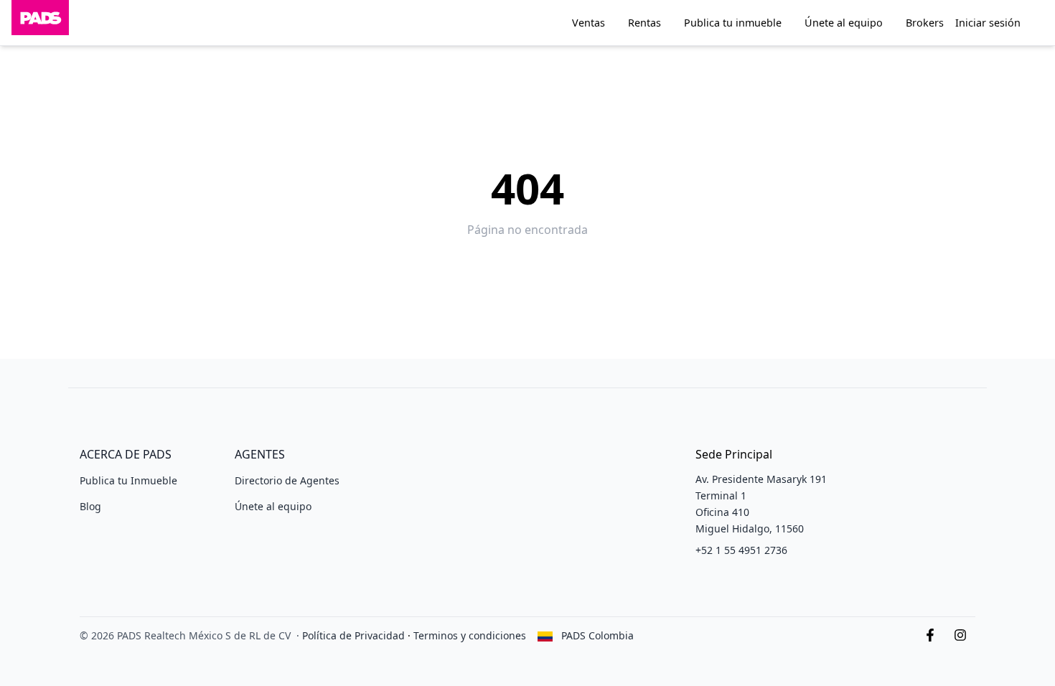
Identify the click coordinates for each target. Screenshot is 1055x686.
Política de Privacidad (353, 635)
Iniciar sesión (988, 22)
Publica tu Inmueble (128, 480)
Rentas (644, 22)
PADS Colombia (597, 635)
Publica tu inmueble (733, 22)
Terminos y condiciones (469, 635)
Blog (90, 506)
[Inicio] (40, 22)
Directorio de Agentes (287, 480)
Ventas (588, 22)
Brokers (925, 22)
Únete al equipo (844, 22)
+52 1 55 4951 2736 (741, 550)
